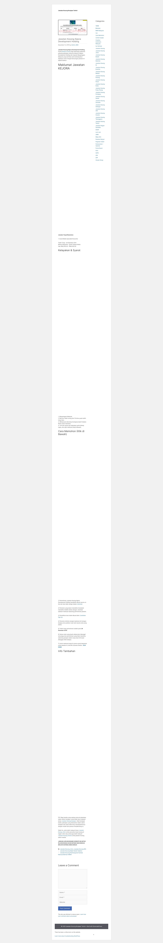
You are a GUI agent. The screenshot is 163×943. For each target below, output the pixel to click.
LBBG (97, 134)
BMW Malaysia (100, 30)
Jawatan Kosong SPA (80, 849)
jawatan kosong (66, 51)
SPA (97, 155)
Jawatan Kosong (100, 48)
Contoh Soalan (100, 37)
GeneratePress (97, 926)
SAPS (97, 153)
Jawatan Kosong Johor (66, 849)
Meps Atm (98, 137)
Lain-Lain (98, 132)
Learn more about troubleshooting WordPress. (67, 936)
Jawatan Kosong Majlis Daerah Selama (71, 851)
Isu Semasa (99, 46)
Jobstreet (79, 604)
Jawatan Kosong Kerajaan (69, 821)
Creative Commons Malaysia (98, 41)
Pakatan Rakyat (100, 139)
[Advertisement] (72, 84)
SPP (97, 157)
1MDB (97, 26)
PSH (97, 150)
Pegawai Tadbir (100, 141)
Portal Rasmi (99, 148)
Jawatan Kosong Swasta (65, 835)
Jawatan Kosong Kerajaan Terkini (67, 10)
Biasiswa (98, 28)
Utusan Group (99, 160)
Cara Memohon (100, 35)
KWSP (97, 129)
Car (97, 33)
